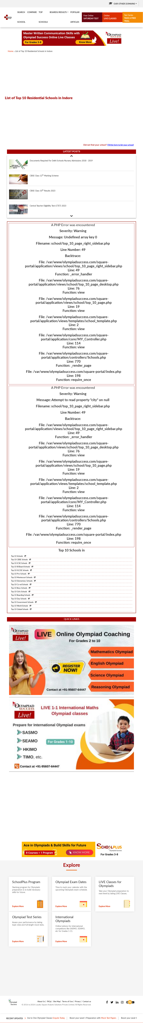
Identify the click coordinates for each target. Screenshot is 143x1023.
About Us (41, 1002)
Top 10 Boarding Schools (21, 595)
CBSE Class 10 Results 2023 (42, 175)
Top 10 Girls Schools (19, 592)
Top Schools (43, 17)
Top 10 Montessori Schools (22, 577)
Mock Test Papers (85, 1018)
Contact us (87, 1002)
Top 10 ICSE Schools (19, 563)
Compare (32, 12)
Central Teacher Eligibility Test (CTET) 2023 (48, 191)
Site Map (56, 1002)
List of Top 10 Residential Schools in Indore (33, 51)
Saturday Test (91, 17)
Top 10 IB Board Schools (20, 567)
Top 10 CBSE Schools (19, 560)
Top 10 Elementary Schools (22, 581)
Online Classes (135, 1018)
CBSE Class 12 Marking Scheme (44, 160)
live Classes (110, 17)
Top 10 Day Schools (19, 599)
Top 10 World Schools (19, 606)
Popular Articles (74, 17)
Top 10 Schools (17, 556)
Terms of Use (67, 1002)
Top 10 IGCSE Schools (20, 570)
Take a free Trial (130, 18)
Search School (21, 17)
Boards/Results (58, 12)
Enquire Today (35, 1018)
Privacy (78, 1002)
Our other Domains (124, 4)
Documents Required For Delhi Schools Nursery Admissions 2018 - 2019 (61, 206)
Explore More (18, 906)
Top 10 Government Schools (22, 602)
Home (10, 51)
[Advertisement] (71, 73)
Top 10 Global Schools (20, 609)
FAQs (49, 1002)
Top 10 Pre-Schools (19, 574)
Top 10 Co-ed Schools (20, 585)
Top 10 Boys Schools (19, 588)
